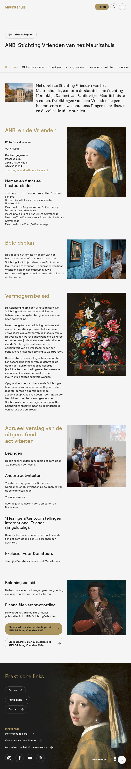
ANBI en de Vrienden (33, 66)
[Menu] (122, 6)
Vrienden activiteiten (102, 66)
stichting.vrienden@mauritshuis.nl (26, 170)
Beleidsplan (55, 66)
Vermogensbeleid (76, 66)
